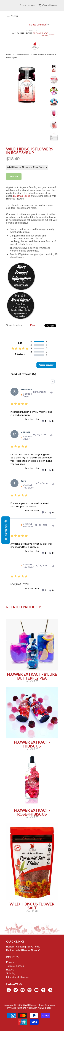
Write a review (46, 365)
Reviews (6, 530)
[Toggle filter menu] (53, 381)
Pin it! (33, 325)
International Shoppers (17, 977)
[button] (43, 421)
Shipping (10, 973)
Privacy (10, 962)
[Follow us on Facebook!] (9, 991)
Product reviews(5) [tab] (23, 374)
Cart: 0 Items (49, 5)
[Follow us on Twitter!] (16, 991)
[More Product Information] (21, 289)
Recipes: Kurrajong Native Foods (23, 946)
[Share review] (51, 393)
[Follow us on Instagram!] (30, 991)
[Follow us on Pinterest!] (23, 991)
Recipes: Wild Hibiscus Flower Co (23, 950)
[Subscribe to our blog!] (51, 991)
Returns (10, 969)
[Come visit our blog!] (44, 991)
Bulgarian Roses (21, 196)
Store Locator (27, 5)
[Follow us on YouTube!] (37, 991)
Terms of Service (15, 966)
